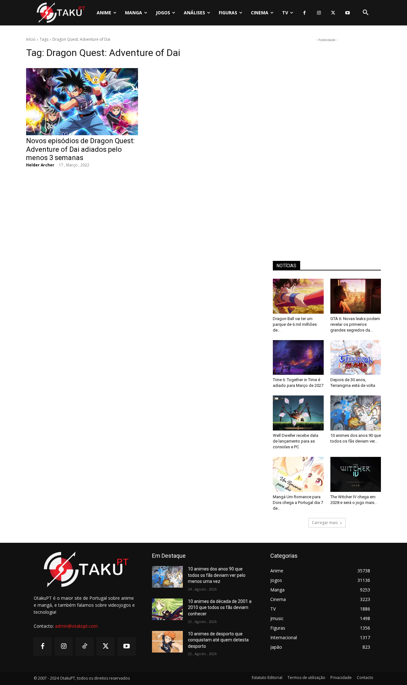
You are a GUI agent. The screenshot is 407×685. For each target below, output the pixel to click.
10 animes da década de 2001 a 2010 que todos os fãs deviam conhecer (220, 607)
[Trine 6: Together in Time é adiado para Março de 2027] (298, 357)
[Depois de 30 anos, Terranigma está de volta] (355, 357)
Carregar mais (325, 522)
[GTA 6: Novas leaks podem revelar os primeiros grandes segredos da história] (355, 296)
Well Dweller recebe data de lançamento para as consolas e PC (295, 441)
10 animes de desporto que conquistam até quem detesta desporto (218, 640)
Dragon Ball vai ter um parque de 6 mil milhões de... (295, 324)
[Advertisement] (327, 138)
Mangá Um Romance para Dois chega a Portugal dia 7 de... (298, 502)
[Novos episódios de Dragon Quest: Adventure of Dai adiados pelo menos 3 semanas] (82, 101)
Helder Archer (40, 165)
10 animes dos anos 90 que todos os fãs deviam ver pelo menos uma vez (216, 575)
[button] (365, 12)
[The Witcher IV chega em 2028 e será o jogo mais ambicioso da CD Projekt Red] (355, 474)
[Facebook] (304, 12)
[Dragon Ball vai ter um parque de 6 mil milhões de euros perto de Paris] (298, 296)
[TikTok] (84, 646)
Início (31, 39)
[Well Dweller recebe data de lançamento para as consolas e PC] (298, 412)
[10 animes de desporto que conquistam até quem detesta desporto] (167, 642)
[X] (333, 12)
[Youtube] (347, 12)
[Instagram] (318, 12)
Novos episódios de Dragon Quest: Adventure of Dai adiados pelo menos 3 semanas (80, 149)
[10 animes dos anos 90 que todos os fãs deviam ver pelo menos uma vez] (355, 412)
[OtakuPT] (60, 12)
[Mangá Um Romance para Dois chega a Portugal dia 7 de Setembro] (298, 474)
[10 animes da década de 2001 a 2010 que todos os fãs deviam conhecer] (167, 609)
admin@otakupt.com (76, 626)
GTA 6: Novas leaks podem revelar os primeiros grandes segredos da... (355, 324)
